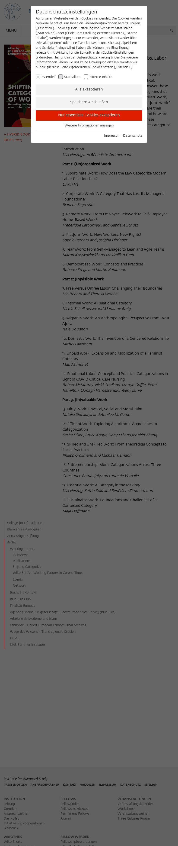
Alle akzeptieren (89, 89)
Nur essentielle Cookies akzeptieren (89, 115)
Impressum (112, 135)
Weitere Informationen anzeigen (89, 125)
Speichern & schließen (89, 102)
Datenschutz (132, 135)
